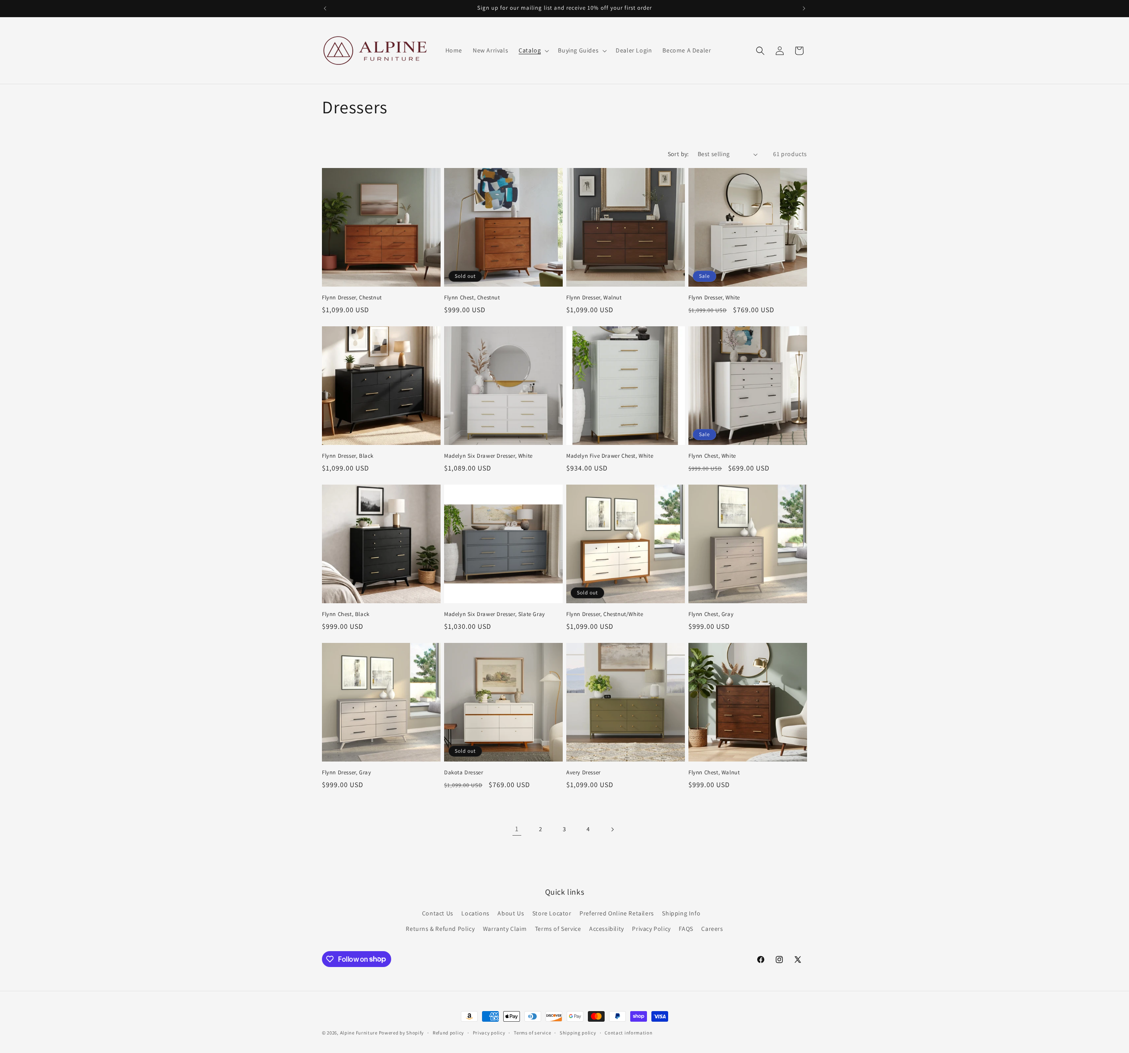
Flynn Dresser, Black (348, 455)
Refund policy (448, 1032)
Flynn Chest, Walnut (714, 772)
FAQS (686, 929)
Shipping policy (578, 1032)
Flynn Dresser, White (714, 297)
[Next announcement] (804, 8)
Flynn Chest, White (712, 455)
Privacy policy (489, 1032)
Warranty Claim (505, 929)
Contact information (628, 1032)
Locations (475, 913)
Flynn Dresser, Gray (346, 772)
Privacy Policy (651, 929)
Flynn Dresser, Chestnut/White (604, 614)
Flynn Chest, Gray (710, 614)
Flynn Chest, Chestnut (472, 297)
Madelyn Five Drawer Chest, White (609, 455)
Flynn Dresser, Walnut (594, 297)
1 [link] (517, 828)
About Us (510, 913)
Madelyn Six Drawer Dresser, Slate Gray (494, 614)
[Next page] (612, 829)
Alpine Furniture (359, 1033)
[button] (533, 50)
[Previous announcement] (325, 8)
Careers (712, 929)
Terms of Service (558, 929)
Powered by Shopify (401, 1033)
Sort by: (678, 154)
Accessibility (606, 929)
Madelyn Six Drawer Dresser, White (488, 455)
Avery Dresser (583, 772)
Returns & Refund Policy (440, 929)
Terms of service (532, 1032)
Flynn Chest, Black (346, 614)
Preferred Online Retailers (616, 913)
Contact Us (437, 913)
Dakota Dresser (463, 772)
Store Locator (552, 913)
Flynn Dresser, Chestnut (352, 297)
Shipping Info (681, 913)
